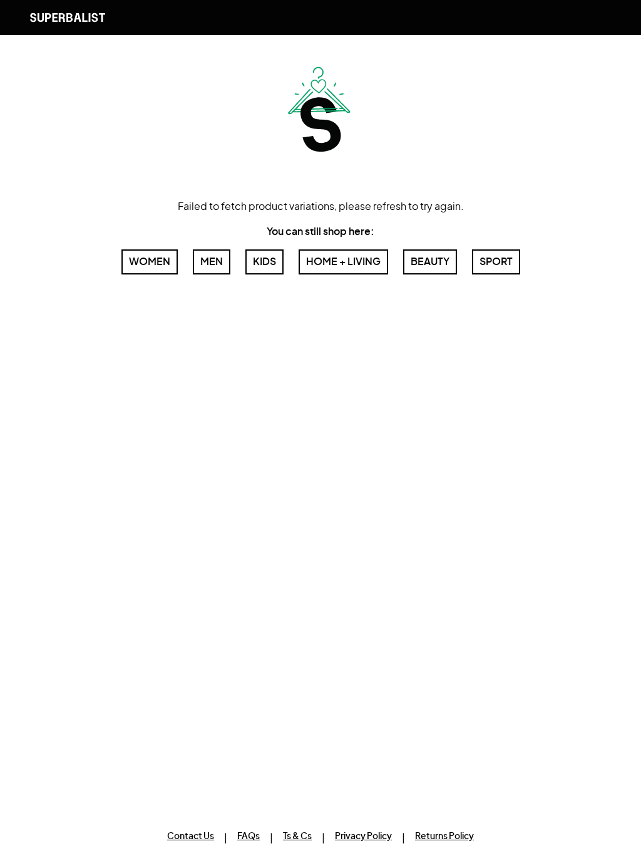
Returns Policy (444, 836)
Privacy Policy (363, 836)
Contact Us (190, 836)
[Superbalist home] (67, 18)
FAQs (248, 836)
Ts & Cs (297, 836)
